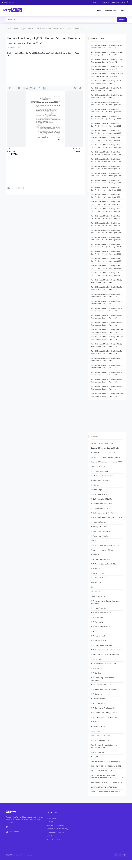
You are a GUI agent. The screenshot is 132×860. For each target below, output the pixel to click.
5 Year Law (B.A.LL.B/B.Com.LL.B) (103, 453)
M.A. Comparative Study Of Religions (104, 717)
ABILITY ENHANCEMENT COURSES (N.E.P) (106, 782)
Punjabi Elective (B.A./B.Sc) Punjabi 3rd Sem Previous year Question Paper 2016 (106, 160)
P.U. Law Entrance (97, 573)
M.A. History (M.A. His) (99, 641)
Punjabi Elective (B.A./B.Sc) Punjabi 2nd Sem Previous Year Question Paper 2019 (106, 117)
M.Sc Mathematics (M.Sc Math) (102, 499)
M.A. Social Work (97, 694)
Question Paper (12, 29)
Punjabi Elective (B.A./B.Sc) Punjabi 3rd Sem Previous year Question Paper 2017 (106, 167)
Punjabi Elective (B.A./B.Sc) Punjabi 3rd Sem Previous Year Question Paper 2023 (106, 210)
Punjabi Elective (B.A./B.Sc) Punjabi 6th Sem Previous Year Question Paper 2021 (107, 366)
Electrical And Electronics (100, 480)
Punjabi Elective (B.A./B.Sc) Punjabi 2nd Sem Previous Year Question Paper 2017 (106, 103)
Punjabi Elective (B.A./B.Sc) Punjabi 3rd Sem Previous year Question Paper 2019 (106, 181)
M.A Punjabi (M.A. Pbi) (99, 527)
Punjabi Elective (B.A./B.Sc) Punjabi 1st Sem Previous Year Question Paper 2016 (107, 46)
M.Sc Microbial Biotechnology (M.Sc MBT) (106, 518)
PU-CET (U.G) (96, 582)
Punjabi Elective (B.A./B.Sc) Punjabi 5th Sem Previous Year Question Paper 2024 (107, 338)
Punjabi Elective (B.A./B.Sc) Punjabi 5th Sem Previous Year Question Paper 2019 (107, 302)
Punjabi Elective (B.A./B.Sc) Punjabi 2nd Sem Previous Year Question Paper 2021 (106, 125)
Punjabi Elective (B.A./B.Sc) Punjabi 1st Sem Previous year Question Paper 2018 (107, 61)
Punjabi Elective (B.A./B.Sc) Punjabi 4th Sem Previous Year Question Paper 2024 (106, 267)
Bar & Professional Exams (100, 736)
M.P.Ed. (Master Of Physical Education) (105, 654)
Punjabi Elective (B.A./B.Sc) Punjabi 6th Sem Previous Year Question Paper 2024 (107, 388)
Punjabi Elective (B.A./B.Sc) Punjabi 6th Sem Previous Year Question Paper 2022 (107, 373)
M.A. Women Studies (98, 703)
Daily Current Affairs (98, 578)
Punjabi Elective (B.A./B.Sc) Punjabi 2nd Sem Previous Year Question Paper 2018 (106, 110)
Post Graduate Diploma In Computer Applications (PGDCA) (104, 746)
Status (49, 836)
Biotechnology (96, 490)
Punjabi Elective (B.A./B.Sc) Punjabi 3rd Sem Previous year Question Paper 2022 (106, 203)
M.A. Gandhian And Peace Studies (103, 689)
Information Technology (99, 471)
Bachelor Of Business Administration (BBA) (106, 462)
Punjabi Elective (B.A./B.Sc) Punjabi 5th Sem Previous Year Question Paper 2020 (107, 309)
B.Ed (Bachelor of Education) (101, 740)
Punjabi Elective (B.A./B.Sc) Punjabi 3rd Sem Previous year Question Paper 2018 (106, 174)
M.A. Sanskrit (96, 673)
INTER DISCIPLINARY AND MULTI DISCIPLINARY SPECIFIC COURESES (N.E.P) (107, 776)
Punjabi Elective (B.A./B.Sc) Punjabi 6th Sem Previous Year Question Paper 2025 (107, 395)
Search (122, 20)
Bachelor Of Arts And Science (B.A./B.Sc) (106, 448)
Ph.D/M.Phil (95, 731)
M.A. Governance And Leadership (103, 708)
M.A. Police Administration (100, 627)
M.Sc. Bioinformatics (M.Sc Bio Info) (104, 664)
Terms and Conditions (55, 825)
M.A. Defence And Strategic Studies (104, 713)
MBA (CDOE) (95, 757)
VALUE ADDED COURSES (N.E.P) (103, 771)
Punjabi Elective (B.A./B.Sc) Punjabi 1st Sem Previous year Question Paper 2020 (107, 75)
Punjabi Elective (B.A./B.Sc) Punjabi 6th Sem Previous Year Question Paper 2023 (107, 380)
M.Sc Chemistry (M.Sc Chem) (102, 504)
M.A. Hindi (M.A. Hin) (98, 608)
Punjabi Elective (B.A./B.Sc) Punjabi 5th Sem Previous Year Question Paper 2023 (107, 331)
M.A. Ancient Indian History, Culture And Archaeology (105, 602)
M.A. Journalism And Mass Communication (106, 650)
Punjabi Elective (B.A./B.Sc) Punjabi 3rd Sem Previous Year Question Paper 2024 (106, 217)
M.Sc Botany (95, 569)
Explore (50, 822)
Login (123, 2)
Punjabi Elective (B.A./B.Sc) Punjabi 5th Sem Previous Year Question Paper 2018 (107, 295)
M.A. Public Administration (100, 559)
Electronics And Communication (102, 476)
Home (99, 10)
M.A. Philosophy (97, 622)
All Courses (115, 2)
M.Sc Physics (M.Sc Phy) (100, 508)
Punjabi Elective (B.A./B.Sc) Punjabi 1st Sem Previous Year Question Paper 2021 (107, 82)
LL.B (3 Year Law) (97, 752)
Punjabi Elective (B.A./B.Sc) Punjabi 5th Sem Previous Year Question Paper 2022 (107, 324)
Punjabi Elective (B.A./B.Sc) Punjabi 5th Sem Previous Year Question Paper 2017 (107, 288)
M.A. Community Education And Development (102, 679)
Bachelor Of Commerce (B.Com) (102, 443)
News (123, 10)
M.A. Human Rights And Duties (102, 645)
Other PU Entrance (98, 596)
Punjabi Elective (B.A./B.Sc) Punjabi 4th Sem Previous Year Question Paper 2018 (106, 231)
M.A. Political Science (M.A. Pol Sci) (104, 564)
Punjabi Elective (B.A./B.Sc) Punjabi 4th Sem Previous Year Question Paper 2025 (106, 274)
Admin (20, 47)
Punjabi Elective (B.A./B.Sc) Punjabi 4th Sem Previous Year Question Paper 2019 (106, 238)
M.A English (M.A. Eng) (99, 522)
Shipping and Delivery (55, 832)
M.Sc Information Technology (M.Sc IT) (105, 545)
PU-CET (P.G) (96, 592)
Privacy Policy (52, 818)
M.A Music (95, 555)
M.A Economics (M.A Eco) (100, 531)
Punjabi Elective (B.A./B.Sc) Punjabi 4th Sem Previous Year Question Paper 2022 (106, 252)
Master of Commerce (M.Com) (102, 550)
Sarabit (23, 855)
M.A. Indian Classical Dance (101, 613)
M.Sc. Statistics (96, 659)
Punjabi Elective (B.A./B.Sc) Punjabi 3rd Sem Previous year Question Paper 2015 (106, 153)
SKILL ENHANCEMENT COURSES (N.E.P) (106, 766)
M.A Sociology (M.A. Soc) (100, 536)
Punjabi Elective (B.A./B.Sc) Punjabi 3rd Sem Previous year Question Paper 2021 (106, 196)
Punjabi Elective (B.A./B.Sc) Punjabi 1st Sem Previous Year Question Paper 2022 (107, 89)
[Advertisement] (45, 71)
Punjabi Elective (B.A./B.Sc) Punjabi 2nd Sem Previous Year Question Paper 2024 (106, 146)
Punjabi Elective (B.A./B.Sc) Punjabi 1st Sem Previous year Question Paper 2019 (107, 68)
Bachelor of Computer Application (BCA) (105, 457)
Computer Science (98, 467)
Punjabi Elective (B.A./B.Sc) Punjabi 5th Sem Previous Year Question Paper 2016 (107, 281)
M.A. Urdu (94, 631)
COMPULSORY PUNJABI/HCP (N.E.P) (104, 787)
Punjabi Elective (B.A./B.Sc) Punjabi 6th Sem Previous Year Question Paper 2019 (107, 359)
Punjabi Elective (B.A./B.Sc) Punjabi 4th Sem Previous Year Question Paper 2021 (106, 245)
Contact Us (105, 2)
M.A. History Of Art (98, 636)
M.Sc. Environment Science (101, 685)
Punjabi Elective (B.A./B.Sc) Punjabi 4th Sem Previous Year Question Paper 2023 (106, 260)
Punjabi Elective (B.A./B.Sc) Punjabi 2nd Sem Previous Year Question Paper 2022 (106, 132)
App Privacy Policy (54, 839)
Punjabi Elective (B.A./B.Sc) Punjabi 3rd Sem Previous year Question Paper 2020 (106, 189)
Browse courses (110, 10)
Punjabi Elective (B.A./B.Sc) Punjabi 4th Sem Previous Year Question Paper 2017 (106, 224)
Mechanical (95, 485)
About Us (96, 2)
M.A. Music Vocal (97, 617)
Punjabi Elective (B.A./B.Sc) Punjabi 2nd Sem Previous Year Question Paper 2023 (106, 139)
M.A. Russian (96, 722)
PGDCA (94, 541)
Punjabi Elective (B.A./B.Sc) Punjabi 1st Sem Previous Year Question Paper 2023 (107, 96)
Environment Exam (98, 726)
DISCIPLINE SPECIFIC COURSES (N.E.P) (105, 761)
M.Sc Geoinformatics (98, 699)
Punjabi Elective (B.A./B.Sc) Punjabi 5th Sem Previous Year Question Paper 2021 (52, 29)
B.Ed (92, 587)
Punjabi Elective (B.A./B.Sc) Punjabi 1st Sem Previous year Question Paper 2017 (107, 53)
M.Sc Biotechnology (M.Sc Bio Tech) (104, 513)
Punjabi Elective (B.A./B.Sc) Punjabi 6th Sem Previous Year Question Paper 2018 (107, 352)
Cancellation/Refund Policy (57, 829)
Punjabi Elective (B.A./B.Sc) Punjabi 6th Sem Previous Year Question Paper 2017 (107, 345)
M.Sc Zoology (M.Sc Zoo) (100, 494)
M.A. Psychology (97, 668)
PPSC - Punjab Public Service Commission (106, 792)
